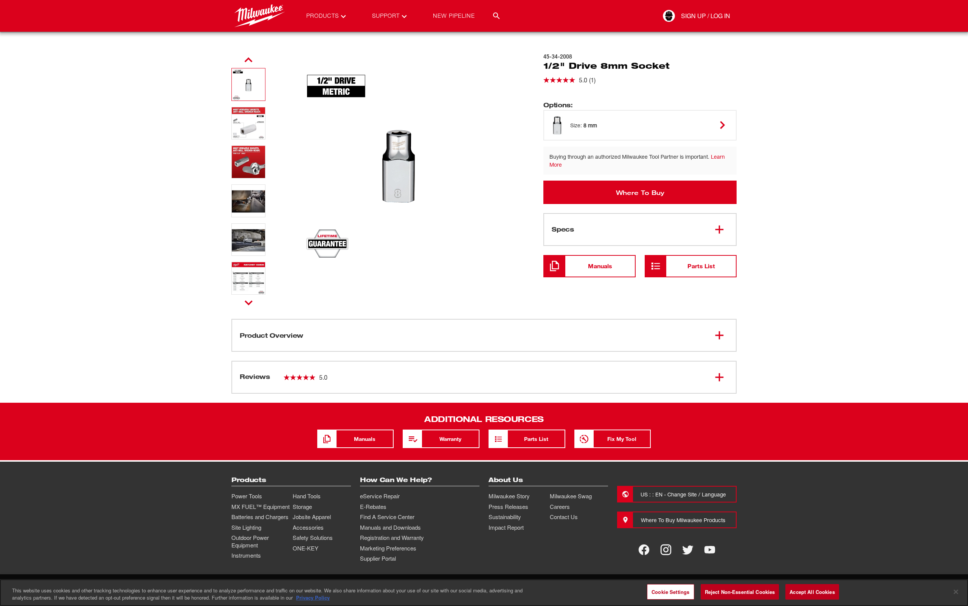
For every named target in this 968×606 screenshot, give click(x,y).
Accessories (308, 527)
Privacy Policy (313, 597)
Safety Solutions (313, 537)
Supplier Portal (378, 558)
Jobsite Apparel (312, 517)
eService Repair (380, 496)
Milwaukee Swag (571, 496)
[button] (248, 84)
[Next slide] (248, 302)
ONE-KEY (305, 548)
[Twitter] (687, 549)
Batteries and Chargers (260, 517)
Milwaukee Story (509, 496)
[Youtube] (709, 549)
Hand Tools (307, 496)
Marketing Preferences (388, 548)
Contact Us (564, 517)
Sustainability (505, 517)
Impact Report (506, 527)
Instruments (246, 555)
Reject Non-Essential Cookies (740, 591)
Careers (560, 506)
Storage (302, 506)
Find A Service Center (387, 517)
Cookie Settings (670, 591)
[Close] (956, 591)
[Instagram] (665, 549)
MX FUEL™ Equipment (260, 506)
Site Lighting (246, 527)
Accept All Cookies (812, 591)
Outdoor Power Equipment (250, 541)
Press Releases (508, 506)
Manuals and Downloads (390, 527)
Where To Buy (640, 192)
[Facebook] (644, 549)
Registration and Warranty (392, 537)
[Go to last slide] (248, 60)
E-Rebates (373, 506)
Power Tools (246, 496)
